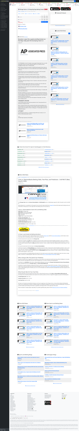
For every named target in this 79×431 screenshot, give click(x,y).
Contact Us (12, 410)
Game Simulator (4, 23)
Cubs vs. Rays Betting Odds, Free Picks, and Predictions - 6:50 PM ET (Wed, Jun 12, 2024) (35, 124)
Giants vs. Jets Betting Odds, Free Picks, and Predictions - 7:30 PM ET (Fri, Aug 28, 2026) (61, 314)
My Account (3, 4)
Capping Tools (12, 400)
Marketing (29, 395)
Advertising (29, 396)
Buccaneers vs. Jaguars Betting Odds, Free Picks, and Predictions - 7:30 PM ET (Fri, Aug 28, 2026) (61, 321)
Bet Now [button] (46, 9)
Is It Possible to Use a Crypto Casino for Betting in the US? (29, 371)
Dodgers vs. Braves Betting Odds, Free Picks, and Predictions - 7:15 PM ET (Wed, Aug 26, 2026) (59, 77)
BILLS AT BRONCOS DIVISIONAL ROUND (52, 379)
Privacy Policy (64, 395)
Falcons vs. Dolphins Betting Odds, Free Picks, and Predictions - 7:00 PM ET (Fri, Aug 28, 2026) (61, 327)
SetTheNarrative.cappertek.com (49, 368)
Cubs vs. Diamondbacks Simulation (53, 266)
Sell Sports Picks (12, 409)
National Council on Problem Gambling (59, 287)
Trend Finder (4, 22)
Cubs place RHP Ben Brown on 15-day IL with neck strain (37, 135)
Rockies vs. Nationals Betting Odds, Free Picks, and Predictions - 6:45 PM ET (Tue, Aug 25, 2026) (34, 314)
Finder (27, 13)
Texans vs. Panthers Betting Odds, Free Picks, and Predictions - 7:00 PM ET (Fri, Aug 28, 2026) (61, 334)
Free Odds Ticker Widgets (31, 404)
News (39, 13)
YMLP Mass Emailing (30, 407)
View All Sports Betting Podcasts (60, 25)
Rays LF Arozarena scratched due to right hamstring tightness (35, 130)
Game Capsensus (4, 24)
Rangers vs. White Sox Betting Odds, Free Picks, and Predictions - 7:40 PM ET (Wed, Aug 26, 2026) (60, 53)
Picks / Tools (44, 21)
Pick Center (3, 8)
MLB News (25, 36)
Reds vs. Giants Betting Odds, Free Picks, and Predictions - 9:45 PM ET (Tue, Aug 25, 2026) (34, 334)
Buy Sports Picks (12, 408)
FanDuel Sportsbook (48, 395)
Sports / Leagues (4, 9)
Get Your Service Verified (31, 398)
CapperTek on (29, 408)
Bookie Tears (4, 18)
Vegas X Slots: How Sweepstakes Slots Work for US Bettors (29, 362)
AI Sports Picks (47, 397)
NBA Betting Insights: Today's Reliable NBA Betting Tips (56, 362)
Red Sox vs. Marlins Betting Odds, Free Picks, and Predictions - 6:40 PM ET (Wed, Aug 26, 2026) (59, 88)
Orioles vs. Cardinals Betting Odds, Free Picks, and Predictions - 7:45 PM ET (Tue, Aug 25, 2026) (34, 307)
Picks (20, 13)
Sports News (4, 10)
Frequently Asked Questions (31, 403)
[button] (77, 1)
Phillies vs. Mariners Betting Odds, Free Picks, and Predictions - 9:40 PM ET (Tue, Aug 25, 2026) (34, 341)
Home (11, 394)
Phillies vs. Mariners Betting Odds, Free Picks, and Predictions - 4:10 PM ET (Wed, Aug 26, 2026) (60, 41)
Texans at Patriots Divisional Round (52, 370)
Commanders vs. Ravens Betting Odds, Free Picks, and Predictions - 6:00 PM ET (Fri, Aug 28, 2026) (61, 341)
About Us (11, 407)
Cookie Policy (64, 396)
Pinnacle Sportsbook (48, 394)
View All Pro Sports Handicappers (44, 167)
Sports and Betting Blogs (31, 401)
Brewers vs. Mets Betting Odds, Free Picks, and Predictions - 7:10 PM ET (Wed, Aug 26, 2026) (59, 64)
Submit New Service (30, 399)
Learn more (37, 290)
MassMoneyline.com (48, 360)
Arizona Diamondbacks (56, 235)
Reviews (11, 399)
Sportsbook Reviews (5, 17)
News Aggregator (13, 405)
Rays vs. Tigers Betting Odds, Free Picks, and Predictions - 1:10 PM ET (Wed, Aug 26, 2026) (59, 99)
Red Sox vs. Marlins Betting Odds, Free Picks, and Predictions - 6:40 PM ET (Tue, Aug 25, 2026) (34, 321)
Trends (23, 13)
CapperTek (19, 11)
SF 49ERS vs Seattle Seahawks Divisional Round (54, 374)
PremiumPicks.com (32, 225)
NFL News (55, 310)
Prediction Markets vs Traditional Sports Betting (54, 366)
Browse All (3, 30)
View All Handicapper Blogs (58, 383)
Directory (3, 14)
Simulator (30, 13)
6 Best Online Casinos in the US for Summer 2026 (27, 381)
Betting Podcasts (4, 27)
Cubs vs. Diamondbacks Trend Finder (50, 254)
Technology (29, 394)
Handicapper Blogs (30, 402)
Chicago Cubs (23, 26)
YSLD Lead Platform (30, 406)
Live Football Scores (48, 396)
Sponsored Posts (30, 397)
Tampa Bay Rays (23, 28)
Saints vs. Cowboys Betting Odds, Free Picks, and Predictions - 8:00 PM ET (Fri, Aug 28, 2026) (61, 307)
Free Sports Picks (30, 405)
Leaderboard (4, 13)
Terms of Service (64, 394)
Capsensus (35, 13)
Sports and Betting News (24, 177)
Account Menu (4, 5)
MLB (25, 11)
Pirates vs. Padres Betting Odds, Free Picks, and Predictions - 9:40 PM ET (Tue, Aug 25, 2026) (34, 327)
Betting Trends (4, 21)
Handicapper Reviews (5, 15)
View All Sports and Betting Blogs (30, 385)
